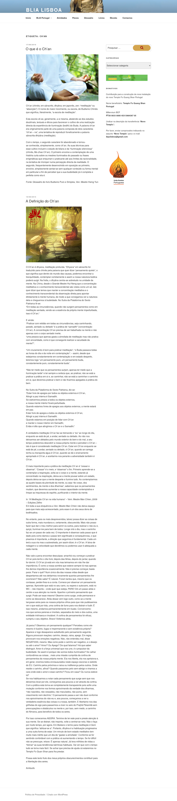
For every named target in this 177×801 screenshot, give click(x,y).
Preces (75, 17)
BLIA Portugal (43, 17)
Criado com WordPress (57, 794)
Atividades (62, 17)
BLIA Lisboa (44, 9)
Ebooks (113, 17)
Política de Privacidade (35, 794)
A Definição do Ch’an (42, 200)
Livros (102, 17)
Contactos (127, 17)
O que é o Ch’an (38, 48)
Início (28, 17)
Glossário (88, 17)
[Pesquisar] (142, 48)
